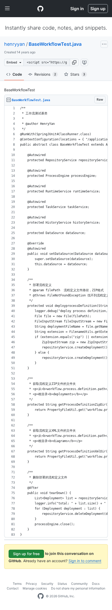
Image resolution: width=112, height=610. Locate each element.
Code (17, 74)
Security (47, 584)
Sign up (97, 8)
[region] (56, 321)
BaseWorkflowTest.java (55, 44)
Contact (12, 588)
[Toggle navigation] (7, 8)
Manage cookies (35, 588)
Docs (95, 584)
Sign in (77, 8)
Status (62, 584)
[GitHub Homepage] (41, 596)
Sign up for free (26, 553)
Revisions (45, 74)
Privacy (31, 584)
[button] (74, 62)
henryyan (14, 44)
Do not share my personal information (78, 588)
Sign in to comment (85, 561)
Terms (17, 584)
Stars (77, 74)
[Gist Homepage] (40, 8)
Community (79, 584)
